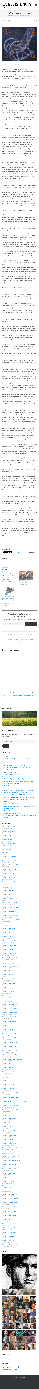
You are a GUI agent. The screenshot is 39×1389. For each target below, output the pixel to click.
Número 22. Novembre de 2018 (10, 1194)
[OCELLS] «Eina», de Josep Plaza (11, 813)
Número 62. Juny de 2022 (9, 1021)
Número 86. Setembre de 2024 (10, 920)
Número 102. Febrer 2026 (9, 848)
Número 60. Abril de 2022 (9, 1029)
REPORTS (5, 801)
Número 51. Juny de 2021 (9, 1067)
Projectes (14, 15)
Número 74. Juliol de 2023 (9, 970)
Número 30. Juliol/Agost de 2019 (11, 1160)
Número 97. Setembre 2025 (9, 873)
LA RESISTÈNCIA (21, 1377)
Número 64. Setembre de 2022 (10, 1012)
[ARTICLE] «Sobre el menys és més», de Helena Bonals (17, 767)
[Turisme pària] (26, 575)
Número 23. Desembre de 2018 (10, 1190)
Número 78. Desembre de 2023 (10, 953)
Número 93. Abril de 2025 (9, 890)
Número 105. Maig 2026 (8, 835)
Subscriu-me (31, 624)
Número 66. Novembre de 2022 (10, 1004)
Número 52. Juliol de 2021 (9, 1063)
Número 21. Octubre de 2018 (10, 1198)
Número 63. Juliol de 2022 (9, 1017)
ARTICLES (5, 756)
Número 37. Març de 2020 (9, 1131)
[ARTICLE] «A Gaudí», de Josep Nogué (13, 770)
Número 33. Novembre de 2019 (10, 1147)
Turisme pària (22, 580)
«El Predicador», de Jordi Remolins (12, 774)
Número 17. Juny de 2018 (9, 1215)
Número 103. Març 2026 (8, 844)
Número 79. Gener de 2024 (9, 949)
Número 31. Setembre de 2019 (10, 1156)
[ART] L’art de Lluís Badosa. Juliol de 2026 (14, 795)
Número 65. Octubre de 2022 (10, 1008)
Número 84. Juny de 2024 (9, 928)
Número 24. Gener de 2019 (9, 1185)
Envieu (5, 746)
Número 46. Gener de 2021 (9, 1088)
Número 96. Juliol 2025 (8, 877)
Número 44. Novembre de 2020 (10, 1097)
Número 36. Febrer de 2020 (9, 1135)
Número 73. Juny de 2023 (9, 974)
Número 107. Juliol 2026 (8, 827)
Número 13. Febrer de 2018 (9, 1232)
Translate (14, 1369)
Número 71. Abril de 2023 (9, 983)
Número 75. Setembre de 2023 (10, 966)
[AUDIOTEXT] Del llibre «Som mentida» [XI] (20, 635)
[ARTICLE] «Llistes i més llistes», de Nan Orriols (15, 763)
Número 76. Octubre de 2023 (10, 962)
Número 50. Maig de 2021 (9, 1072)
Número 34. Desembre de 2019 (10, 1143)
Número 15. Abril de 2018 (9, 1223)
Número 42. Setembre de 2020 (10, 1110)
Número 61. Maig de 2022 (9, 1025)
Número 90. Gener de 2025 (9, 903)
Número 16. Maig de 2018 (9, 1219)
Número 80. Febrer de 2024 (9, 945)
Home (9, 15)
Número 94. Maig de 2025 (9, 886)
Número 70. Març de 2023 (9, 987)
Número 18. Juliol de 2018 (9, 1211)
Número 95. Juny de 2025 (9, 882)
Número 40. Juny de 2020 (9, 1118)
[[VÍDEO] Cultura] (10, 578)
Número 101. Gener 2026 (9, 856)
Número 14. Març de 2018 (9, 1228)
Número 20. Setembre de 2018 (10, 1202)
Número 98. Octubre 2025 (9, 869)
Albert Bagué (5, 852)
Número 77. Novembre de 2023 (10, 957)
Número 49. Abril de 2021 (9, 1076)
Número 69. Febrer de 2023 (9, 991)
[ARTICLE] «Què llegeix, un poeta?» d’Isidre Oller (16, 765)
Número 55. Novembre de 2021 (10, 1050)
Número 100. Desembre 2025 (10, 860)
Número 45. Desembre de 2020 (10, 1093)
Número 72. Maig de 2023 (9, 979)
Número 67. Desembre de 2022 (10, 1000)
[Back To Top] (34, 1385)
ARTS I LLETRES (6, 776)
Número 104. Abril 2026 (8, 839)
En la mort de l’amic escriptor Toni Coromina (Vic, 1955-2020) (18, 1101)
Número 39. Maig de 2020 (9, 1122)
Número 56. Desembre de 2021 (10, 1046)
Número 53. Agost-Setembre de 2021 (12, 1059)
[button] (19, 44)
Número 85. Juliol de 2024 (9, 924)
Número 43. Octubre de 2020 (10, 1105)
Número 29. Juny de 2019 (9, 1164)
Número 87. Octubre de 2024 (10, 915)
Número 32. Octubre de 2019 (10, 1152)
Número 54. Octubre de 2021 (10, 1055)
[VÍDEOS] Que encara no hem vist (12, 811)
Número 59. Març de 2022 (9, 1033)
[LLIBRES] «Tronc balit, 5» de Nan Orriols (14, 788)
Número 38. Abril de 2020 (9, 1126)
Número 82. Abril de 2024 (9, 936)
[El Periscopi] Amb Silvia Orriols (11, 804)
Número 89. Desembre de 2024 (10, 907)
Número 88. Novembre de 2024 (10, 911)
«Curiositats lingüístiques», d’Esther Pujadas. (15, 779)
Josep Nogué (12, 65)
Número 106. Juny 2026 (8, 831)
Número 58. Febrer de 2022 (9, 1038)
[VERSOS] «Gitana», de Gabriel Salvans (13, 785)
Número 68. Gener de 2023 (9, 995)
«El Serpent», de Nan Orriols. (10, 772)
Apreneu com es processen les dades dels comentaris (17, 695)
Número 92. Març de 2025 (9, 894)
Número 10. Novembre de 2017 (10, 1245)
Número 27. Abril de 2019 (9, 1173)
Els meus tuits (5, 1358)
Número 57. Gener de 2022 (9, 1042)
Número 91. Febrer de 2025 (9, 898)
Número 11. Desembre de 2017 (10, 1240)
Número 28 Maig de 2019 (9, 1169)
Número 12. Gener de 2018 (9, 1236)
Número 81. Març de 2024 (9, 941)
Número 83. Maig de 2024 (9, 932)
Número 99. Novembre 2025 (10, 865)
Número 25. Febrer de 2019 (9, 1181)
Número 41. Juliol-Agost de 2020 (11, 1114)
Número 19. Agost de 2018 (9, 1207)
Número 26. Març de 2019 (9, 1177)
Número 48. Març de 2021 (9, 1080)
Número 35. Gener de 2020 (9, 1139)
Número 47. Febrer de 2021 (9, 1084)
